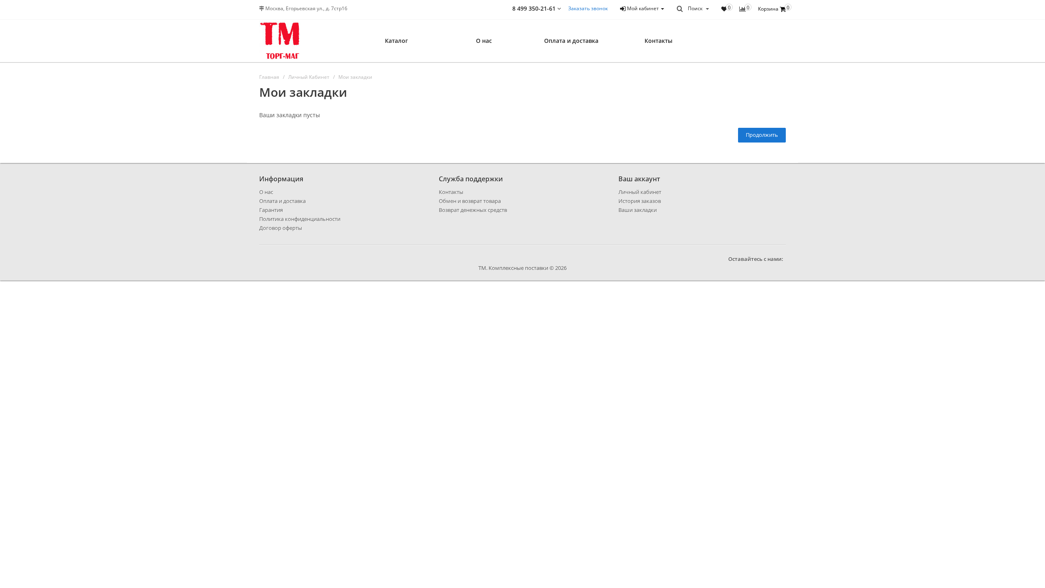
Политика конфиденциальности (299, 219)
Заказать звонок (588, 8)
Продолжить (762, 134)
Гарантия (271, 210)
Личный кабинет (639, 192)
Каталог (396, 41)
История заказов (639, 201)
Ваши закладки (637, 210)
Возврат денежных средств (473, 210)
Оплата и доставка (571, 41)
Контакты (658, 41)
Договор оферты (280, 228)
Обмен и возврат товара (470, 201)
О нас (484, 41)
